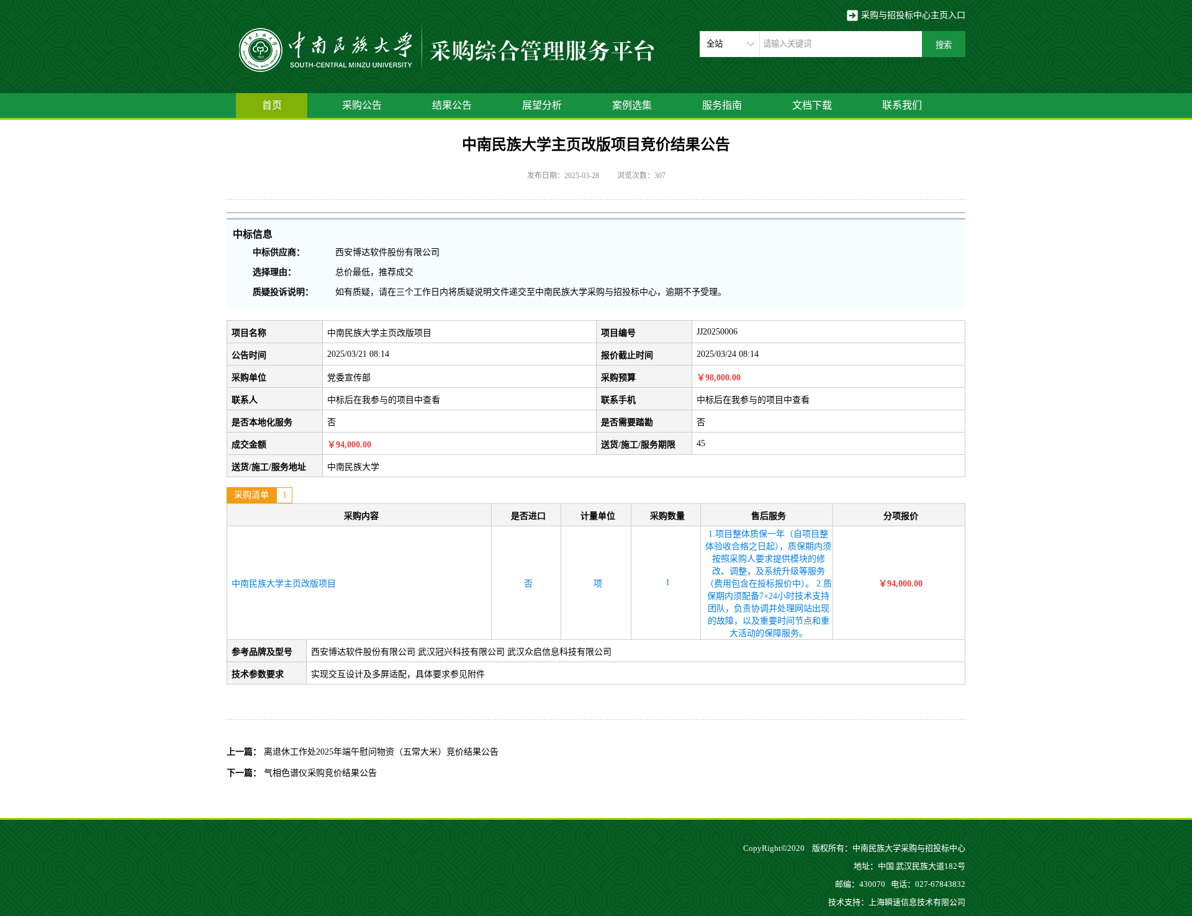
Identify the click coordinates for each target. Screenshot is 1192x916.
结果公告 (452, 105)
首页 (272, 105)
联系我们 (902, 105)
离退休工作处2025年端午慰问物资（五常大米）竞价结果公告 (381, 752)
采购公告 (362, 105)
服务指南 (722, 105)
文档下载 (812, 105)
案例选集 (632, 105)
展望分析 (542, 105)
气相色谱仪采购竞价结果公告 (320, 773)
